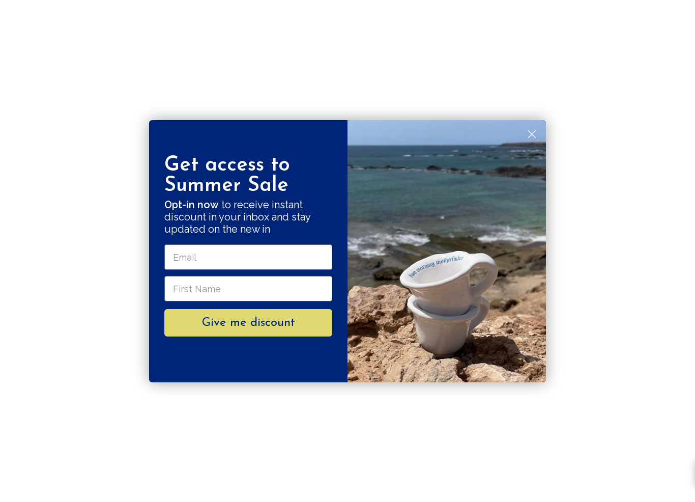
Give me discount (248, 323)
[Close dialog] (532, 134)
